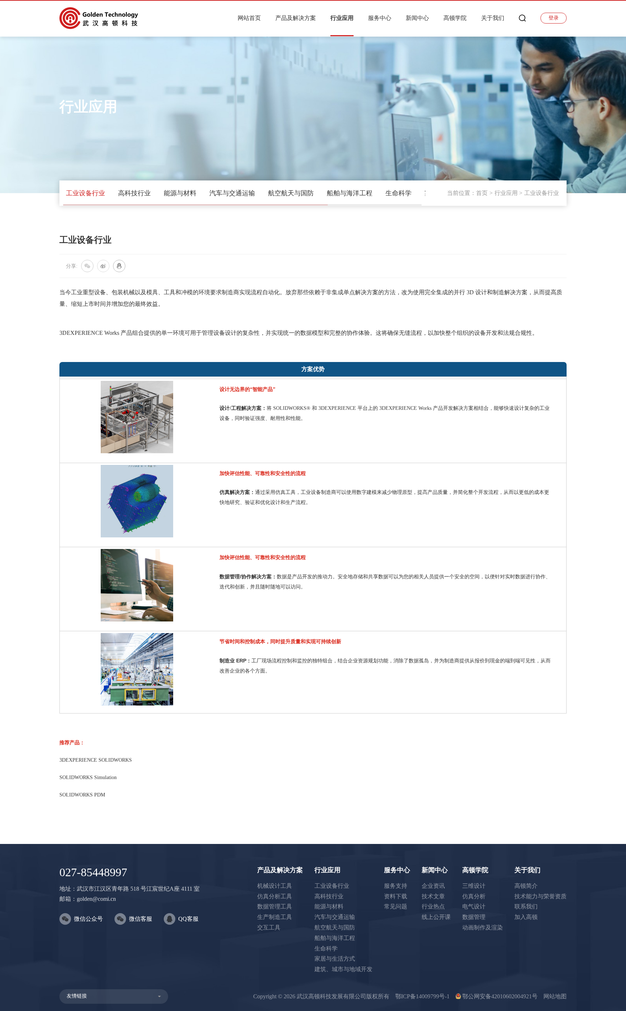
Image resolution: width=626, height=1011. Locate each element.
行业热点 (433, 906)
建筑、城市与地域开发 (343, 969)
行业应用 (342, 18)
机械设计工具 (274, 886)
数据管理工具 (274, 906)
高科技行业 (134, 193)
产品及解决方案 (295, 18)
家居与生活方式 (334, 959)
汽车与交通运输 (232, 193)
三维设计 (473, 886)
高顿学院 (455, 18)
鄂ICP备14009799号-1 (422, 996)
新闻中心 (417, 18)
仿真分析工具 (274, 896)
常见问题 (395, 906)
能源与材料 (180, 193)
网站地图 (555, 996)
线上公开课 (436, 917)
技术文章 (433, 896)
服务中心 (379, 18)
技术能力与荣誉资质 (540, 896)
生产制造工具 (274, 917)
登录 (553, 18)
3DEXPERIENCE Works (90, 333)
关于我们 (492, 18)
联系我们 (526, 906)
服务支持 (395, 886)
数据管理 (473, 917)
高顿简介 (526, 886)
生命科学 (398, 193)
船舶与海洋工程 (349, 193)
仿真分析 (473, 896)
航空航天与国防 (291, 193)
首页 (482, 193)
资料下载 (395, 896)
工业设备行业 (85, 193)
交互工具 (268, 927)
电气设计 (473, 906)
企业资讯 (433, 886)
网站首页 (249, 18)
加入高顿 (526, 917)
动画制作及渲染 (482, 927)
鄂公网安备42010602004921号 (500, 996)
